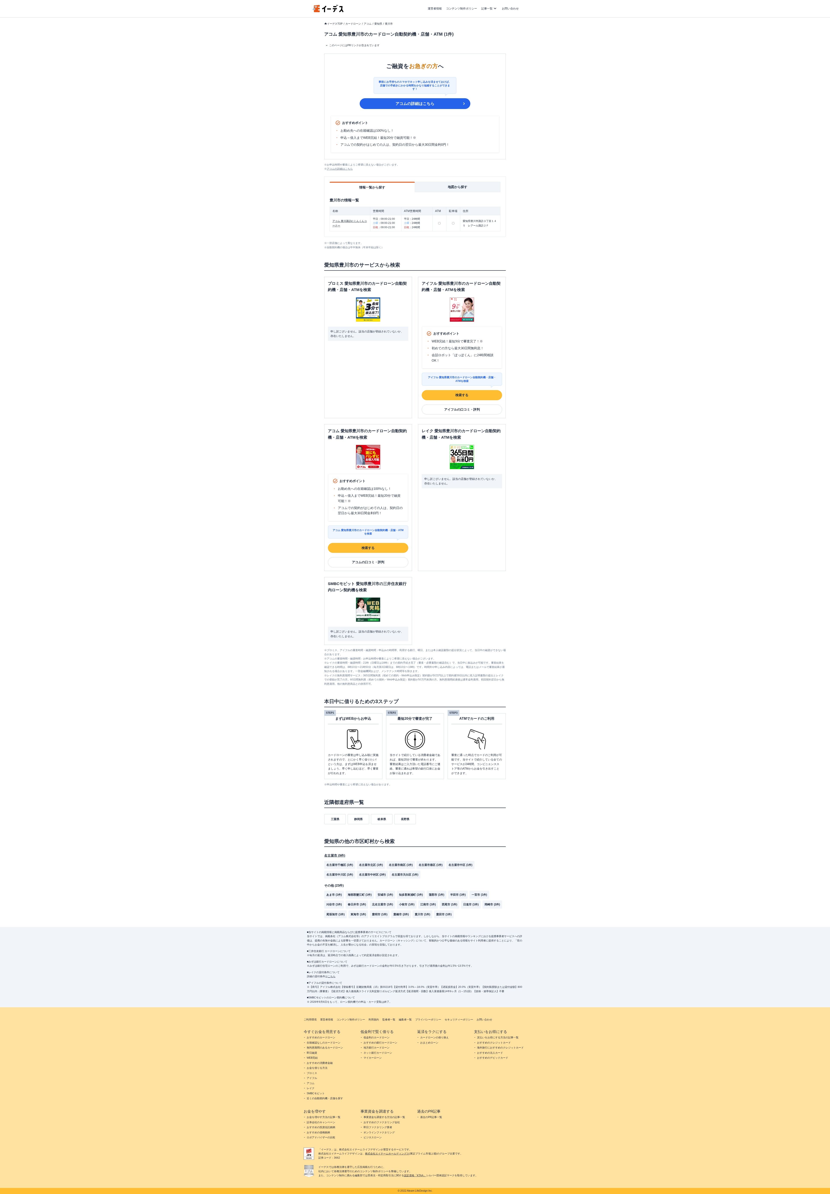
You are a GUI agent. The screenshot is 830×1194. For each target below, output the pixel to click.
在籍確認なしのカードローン (323, 1042)
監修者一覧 (388, 1019)
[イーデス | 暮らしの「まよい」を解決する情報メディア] (328, 11)
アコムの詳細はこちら (415, 103)
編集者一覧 (405, 1019)
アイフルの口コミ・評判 (462, 409)
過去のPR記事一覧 (431, 1117)
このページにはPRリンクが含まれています (354, 45)
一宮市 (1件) (479, 894)
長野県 (405, 819)
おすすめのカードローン (321, 1037)
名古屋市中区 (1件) (460, 865)
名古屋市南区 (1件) (401, 865)
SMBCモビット (316, 1093)
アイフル (312, 1078)
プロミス (312, 1073)
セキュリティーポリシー (459, 1019)
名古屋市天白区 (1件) (405, 874)
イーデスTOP (335, 23)
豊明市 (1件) (379, 914)
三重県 (335, 819)
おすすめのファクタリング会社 (382, 1122)
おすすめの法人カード (490, 1052)
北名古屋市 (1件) (382, 904)
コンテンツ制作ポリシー (461, 8)
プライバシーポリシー (428, 1019)
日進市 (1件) (471, 904)
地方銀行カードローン (376, 1047)
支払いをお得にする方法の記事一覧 (498, 1037)
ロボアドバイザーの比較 (321, 1137)
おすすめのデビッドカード (492, 1057)
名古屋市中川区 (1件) (339, 874)
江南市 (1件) (428, 904)
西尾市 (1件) (449, 904)
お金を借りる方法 (317, 1067)
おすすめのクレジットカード (494, 1042)
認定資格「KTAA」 (415, 1175)
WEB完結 (312, 1057)
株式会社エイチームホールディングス (387, 1153)
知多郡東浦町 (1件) (411, 894)
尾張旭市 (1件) (335, 914)
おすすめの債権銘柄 (318, 1132)
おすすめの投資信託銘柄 (321, 1127)
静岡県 (358, 819)
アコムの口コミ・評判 (368, 562)
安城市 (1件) (385, 894)
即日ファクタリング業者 (378, 1127)
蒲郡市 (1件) (436, 894)
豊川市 (389, 23)
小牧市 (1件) (406, 904)
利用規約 (374, 1019)
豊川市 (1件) (422, 914)
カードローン (353, 23)
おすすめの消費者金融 (320, 1062)
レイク (310, 1088)
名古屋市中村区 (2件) (372, 874)
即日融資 (312, 1052)
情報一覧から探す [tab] (372, 187)
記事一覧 (487, 8)
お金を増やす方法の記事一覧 (323, 1117)
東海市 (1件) (358, 914)
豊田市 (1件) (444, 914)
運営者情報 (435, 8)
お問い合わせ (510, 8)
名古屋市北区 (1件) (371, 865)
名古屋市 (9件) (334, 855)
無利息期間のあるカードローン (325, 1047)
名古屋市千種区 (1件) (339, 865)
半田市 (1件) (458, 894)
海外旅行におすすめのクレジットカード (500, 1047)
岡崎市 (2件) (492, 904)
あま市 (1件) (334, 894)
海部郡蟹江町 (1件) (360, 894)
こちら (331, 976)
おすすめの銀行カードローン (380, 1042)
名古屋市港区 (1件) (430, 865)
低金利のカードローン (376, 1037)
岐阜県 (382, 819)
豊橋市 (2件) (401, 914)
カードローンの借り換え (434, 1037)
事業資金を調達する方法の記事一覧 (384, 1117)
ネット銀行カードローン (378, 1052)
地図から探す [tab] (457, 187)
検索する (461, 395)
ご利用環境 (310, 1019)
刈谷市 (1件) (334, 904)
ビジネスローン (373, 1137)
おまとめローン (429, 1042)
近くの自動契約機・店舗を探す (325, 1098)
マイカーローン (373, 1057)
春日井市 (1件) (357, 904)
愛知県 (378, 23)
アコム (368, 23)
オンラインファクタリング (379, 1132)
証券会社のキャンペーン (321, 1122)
